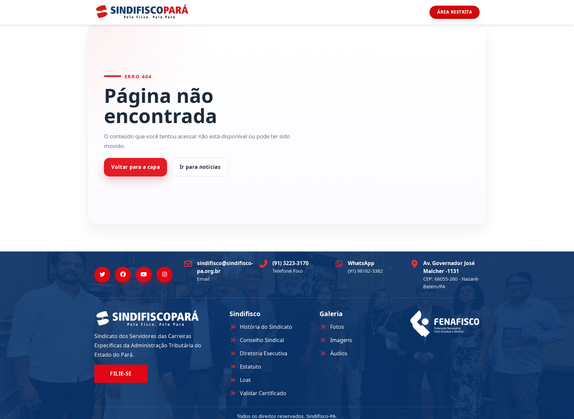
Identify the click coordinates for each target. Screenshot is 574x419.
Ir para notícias (200, 167)
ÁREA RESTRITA (454, 12)
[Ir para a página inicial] (142, 11)
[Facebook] (123, 275)
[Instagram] (164, 275)
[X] (102, 275)
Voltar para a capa (135, 167)
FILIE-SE (121, 373)
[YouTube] (144, 275)
